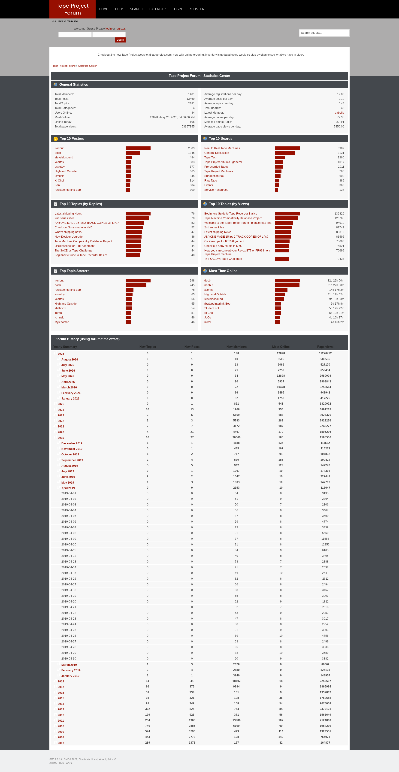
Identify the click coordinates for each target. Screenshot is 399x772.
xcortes (59, 162)
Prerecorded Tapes (216, 166)
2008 (61, 737)
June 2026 (68, 370)
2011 (61, 720)
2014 (61, 703)
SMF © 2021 (70, 759)
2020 (61, 432)
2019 (61, 437)
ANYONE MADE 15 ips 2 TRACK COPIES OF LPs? (87, 222)
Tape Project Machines (218, 171)
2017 (61, 687)
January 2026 (70, 398)
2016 (61, 692)
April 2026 (68, 382)
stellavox (60, 308)
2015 (61, 698)
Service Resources (216, 189)
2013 (61, 709)
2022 (61, 421)
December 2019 (71, 443)
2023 (61, 415)
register (120, 28)
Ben (57, 185)
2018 (61, 681)
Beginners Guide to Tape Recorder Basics (81, 255)
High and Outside (66, 171)
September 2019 (72, 460)
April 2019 (68, 488)
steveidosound (64, 157)
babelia (339, 112)
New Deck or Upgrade (69, 236)
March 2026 (69, 387)
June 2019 (68, 476)
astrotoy (60, 166)
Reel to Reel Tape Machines (222, 148)
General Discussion (216, 152)
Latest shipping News (68, 213)
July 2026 (67, 365)
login (109, 28)
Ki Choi (59, 180)
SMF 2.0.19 (55, 759)
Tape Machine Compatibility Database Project (83, 241)
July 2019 (67, 471)
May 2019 (67, 482)
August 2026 (69, 359)
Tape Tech (210, 157)
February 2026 (71, 393)
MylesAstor (62, 322)
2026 (61, 353)
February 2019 (71, 670)
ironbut (59, 148)
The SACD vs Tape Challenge (73, 250)
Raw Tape (210, 180)
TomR (58, 313)
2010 (61, 726)
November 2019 (71, 449)
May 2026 (67, 376)
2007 (61, 743)
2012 (61, 715)
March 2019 (69, 664)
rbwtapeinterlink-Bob (68, 189)
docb (58, 152)
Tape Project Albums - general (223, 162)
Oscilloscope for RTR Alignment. (75, 246)
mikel (207, 322)
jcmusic (59, 176)
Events (208, 185)
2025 (61, 404)
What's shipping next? (68, 232)
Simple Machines (88, 759)
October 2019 (70, 454)
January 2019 (70, 676)
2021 (61, 426)
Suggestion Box (214, 176)
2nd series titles (64, 218)
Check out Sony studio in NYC (74, 227)
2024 (61, 410)
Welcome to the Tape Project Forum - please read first (237, 222)
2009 (61, 731)
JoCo (207, 317)
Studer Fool (211, 308)
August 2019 (69, 465)
